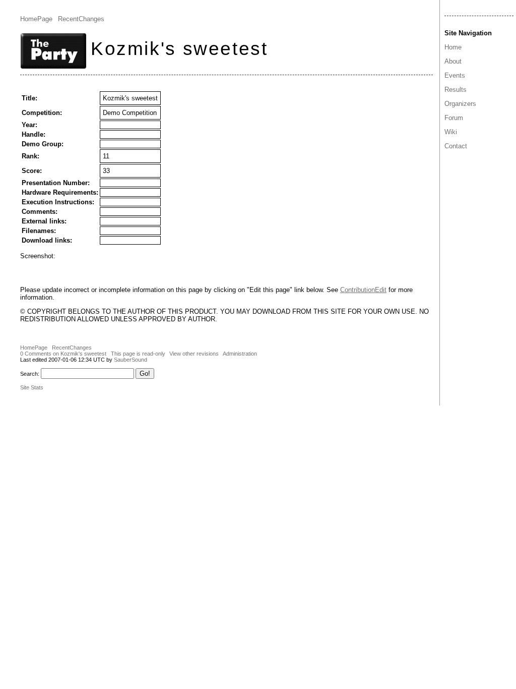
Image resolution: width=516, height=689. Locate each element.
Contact (455, 146)
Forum (453, 118)
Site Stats (31, 387)
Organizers (460, 103)
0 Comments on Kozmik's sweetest (63, 354)
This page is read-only (138, 354)
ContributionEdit (363, 290)
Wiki (450, 132)
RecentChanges (81, 19)
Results (455, 89)
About (453, 61)
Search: (29, 374)
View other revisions (194, 354)
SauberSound (130, 360)
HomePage (36, 19)
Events (454, 75)
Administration (240, 354)
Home (453, 47)
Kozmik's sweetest (179, 48)
